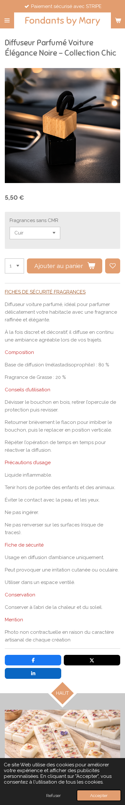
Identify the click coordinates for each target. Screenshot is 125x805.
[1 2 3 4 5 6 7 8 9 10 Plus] (14, 265)
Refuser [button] (53, 795)
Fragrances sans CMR (34, 220)
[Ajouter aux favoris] (112, 265)
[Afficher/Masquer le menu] (7, 20)
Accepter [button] (99, 795)
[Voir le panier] (118, 20)
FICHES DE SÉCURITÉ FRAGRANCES (45, 292)
